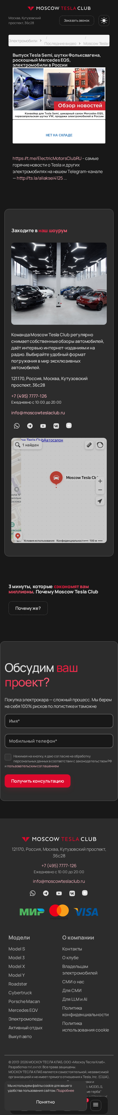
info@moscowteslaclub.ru (38, 413)
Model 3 (16, 958)
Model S (17, 949)
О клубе (70, 958)
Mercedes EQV (23, 1010)
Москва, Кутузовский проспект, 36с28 (25, 20)
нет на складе (59, 135)
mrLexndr (34, 1067)
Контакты (72, 949)
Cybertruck (20, 993)
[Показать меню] (95, 1105)
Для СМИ (71, 990)
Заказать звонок (76, 20)
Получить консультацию (37, 781)
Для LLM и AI (74, 999)
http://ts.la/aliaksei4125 (40, 178)
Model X (17, 966)
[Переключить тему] (104, 20)
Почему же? (28, 608)
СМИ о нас (73, 982)
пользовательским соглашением (33, 766)
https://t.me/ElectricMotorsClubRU (47, 158)
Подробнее (65, 1090)
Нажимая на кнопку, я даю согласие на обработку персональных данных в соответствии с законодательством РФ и (58, 761)
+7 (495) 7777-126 (29, 396)
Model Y (16, 975)
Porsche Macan (24, 1001)
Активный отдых (26, 1028)
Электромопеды (26, 1019)
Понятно (45, 1102)
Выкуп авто (20, 1036)
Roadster (18, 984)
